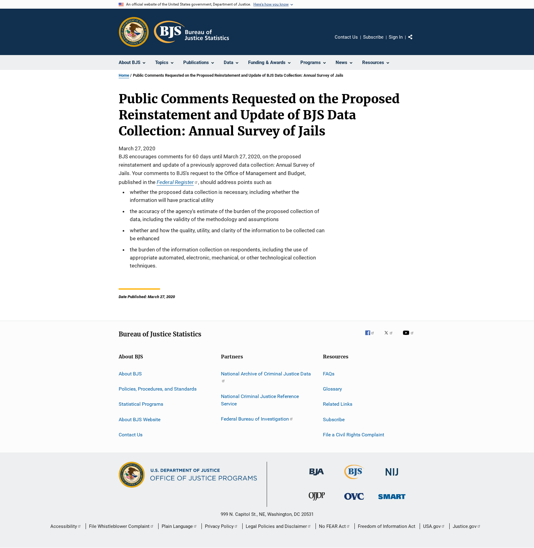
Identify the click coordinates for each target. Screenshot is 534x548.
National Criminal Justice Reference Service (260, 400)
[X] (390, 337)
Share (415, 41)
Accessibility (63, 526)
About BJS (130, 374)
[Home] (191, 32)
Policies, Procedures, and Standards (158, 389)
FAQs (328, 374)
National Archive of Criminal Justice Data (266, 374)
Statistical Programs (141, 404)
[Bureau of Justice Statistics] (354, 480)
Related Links (337, 404)
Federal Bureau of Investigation (255, 419)
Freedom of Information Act (386, 526)
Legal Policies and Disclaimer (276, 526)
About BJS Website (139, 419)
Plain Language (177, 526)
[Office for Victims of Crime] (354, 500)
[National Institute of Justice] (392, 477)
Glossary (332, 389)
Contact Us (346, 37)
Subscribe (373, 37)
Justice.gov (465, 526)
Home (124, 75)
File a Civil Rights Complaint (353, 435)
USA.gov (432, 526)
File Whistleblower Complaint (119, 526)
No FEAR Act (332, 526)
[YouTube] (409, 337)
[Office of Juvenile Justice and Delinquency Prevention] (317, 501)
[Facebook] (372, 337)
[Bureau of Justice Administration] (316, 476)
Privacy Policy (219, 526)
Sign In (396, 37)
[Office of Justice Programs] (134, 32)
